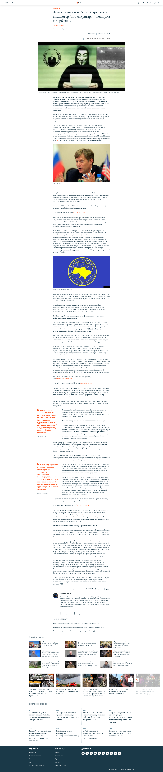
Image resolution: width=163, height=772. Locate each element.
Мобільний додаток (35, 756)
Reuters (84, 515)
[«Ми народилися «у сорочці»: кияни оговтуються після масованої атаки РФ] (121, 680)
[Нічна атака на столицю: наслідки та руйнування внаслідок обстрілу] (148, 680)
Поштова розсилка (34, 759)
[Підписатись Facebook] (83, 753)
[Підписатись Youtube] (95, 753)
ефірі (57, 140)
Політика (56, 8)
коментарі (56, 329)
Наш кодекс (59, 756)
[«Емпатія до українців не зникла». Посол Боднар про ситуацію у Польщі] (35, 644)
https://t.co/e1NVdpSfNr (64, 379)
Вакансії (58, 762)
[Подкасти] (138, 3)
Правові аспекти (60, 759)
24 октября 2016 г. (79, 212)
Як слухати (32, 752)
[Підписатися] (119, 753)
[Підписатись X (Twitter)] (91, 753)
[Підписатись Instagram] (99, 753)
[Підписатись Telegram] (107, 753)
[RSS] (111, 753)
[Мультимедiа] (143, 3)
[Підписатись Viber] (103, 753)
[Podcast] (115, 753)
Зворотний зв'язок (60, 765)
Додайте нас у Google (153, 3)
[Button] (92, 34)
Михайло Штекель (58, 25)
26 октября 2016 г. (83, 505)
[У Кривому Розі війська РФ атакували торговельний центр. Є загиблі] (68, 680)
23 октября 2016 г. (86, 383)
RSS (30, 762)
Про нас (57, 752)
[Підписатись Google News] (87, 753)
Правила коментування (36, 765)
